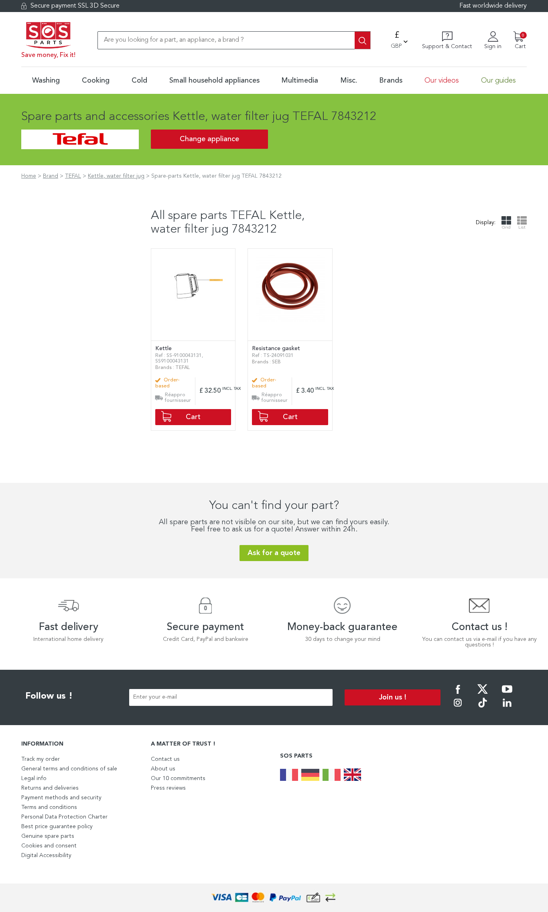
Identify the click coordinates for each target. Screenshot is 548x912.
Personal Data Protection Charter (64, 817)
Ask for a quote (274, 553)
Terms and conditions (49, 807)
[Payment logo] (274, 898)
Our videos (441, 80)
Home (28, 176)
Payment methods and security (61, 798)
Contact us (165, 759)
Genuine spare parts (47, 836)
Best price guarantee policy (57, 826)
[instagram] (458, 708)
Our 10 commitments (178, 778)
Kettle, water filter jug (116, 176)
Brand (50, 176)
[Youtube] (507, 694)
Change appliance (209, 139)
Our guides (498, 80)
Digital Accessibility (46, 855)
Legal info (34, 778)
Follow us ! (49, 696)
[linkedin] (507, 708)
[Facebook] (458, 694)
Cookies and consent (49, 846)
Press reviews (168, 788)
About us (163, 769)
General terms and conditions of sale (69, 769)
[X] (482, 694)
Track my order (40, 759)
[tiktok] (482, 708)
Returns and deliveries (50, 788)
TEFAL (73, 176)
